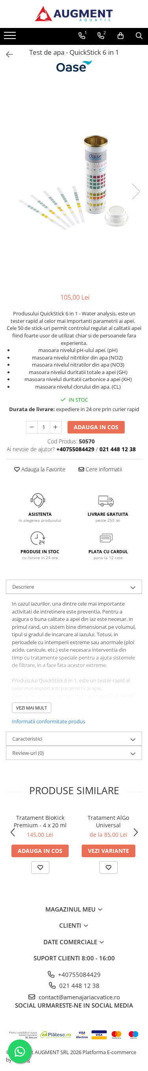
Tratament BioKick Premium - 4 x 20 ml (40, 821)
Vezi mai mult (31, 708)
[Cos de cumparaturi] (120, 36)
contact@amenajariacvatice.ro (78, 997)
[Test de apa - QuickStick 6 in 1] (74, 183)
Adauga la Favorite (43, 469)
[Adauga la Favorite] (40, 867)
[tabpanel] (74, 183)
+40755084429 (78, 974)
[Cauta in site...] (139, 36)
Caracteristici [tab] (27, 738)
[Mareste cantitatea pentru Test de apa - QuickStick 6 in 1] (56, 427)
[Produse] (11, 38)
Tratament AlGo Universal (108, 821)
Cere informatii (103, 469)
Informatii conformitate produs (48, 721)
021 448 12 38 (78, 985)
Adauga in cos (96, 427)
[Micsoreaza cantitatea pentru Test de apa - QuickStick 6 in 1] (32, 427)
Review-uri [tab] (28, 752)
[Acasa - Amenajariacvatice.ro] (74, 14)
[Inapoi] (6, 54)
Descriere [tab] (23, 586)
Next (135, 191)
